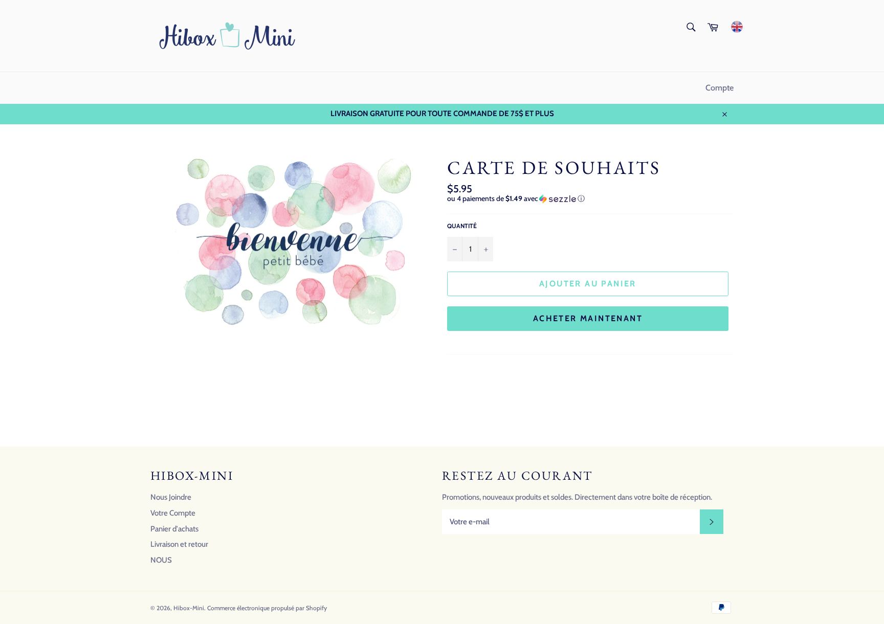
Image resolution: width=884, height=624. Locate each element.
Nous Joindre (170, 497)
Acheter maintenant (588, 318)
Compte (719, 88)
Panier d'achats (174, 528)
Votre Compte (172, 513)
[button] (590, 199)
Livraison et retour (179, 544)
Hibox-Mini (188, 608)
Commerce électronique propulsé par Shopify (267, 608)
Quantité (462, 226)
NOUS (161, 560)
